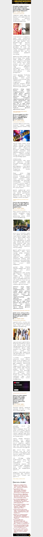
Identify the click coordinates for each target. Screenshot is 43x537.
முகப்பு (15, 12)
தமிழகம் (22, 12)
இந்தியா (22, 404)
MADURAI (14, 393)
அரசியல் (26, 3)
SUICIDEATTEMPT (18, 111)
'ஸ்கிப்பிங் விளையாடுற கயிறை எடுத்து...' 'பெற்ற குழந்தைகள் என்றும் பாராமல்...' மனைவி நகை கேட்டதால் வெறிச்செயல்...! (21, 511)
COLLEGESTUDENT (16, 310)
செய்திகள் (17, 3)
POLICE (23, 393)
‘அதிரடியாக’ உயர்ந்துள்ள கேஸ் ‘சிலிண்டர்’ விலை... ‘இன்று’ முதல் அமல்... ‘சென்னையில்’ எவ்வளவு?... (21, 486)
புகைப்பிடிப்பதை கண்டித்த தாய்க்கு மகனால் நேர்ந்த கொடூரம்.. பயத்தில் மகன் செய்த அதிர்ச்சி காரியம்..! (21, 526)
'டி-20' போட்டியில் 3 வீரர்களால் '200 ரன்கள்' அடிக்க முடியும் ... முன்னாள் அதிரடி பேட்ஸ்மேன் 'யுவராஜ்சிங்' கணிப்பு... (21, 530)
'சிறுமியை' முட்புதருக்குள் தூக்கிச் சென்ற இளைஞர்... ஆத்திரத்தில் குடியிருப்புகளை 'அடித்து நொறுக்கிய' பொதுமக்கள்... (21, 516)
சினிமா (21, 3)
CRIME (14, 111)
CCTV (20, 393)
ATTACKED (17, 393)
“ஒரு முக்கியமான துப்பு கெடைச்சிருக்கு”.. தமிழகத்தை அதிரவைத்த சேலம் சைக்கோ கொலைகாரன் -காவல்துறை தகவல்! (21, 490)
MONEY (22, 111)
